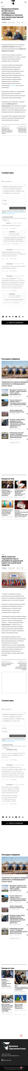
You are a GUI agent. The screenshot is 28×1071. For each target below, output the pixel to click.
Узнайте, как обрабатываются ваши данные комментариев (13, 212)
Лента (3, 6)
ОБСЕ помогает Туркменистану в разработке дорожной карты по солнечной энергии (7, 131)
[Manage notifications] (21, 1067)
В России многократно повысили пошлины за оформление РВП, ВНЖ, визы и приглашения (21, 513)
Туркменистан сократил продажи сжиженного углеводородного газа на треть (15, 384)
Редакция (4, 22)
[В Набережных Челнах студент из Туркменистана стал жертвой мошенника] (7, 484)
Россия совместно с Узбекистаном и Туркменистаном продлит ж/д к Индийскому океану (18, 402)
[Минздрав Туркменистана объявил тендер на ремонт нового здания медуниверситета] (5, 392)
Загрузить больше (14, 442)
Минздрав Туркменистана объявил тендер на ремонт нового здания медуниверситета (18, 392)
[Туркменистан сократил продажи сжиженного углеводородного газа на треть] (15, 369)
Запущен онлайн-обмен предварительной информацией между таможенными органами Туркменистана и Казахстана (17, 423)
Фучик (17, 233)
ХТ (10, 413)
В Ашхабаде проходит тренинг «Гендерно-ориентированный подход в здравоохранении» (18, 435)
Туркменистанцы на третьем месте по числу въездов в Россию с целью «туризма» (7, 512)
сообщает (13, 85)
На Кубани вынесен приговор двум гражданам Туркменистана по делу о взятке (20, 492)
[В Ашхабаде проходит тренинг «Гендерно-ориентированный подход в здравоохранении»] (5, 435)
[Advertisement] (14, 150)
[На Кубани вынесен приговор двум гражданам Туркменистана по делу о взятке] (21, 484)
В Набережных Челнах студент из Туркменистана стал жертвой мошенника (7, 492)
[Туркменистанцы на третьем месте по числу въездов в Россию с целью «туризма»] (7, 504)
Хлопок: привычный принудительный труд (17, 411)
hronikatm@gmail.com (13, 1055)
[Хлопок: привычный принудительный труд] (5, 413)
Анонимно (18, 295)
